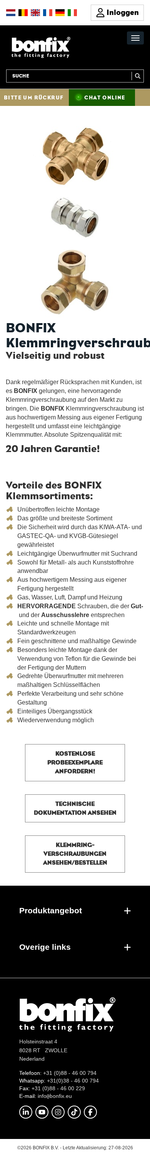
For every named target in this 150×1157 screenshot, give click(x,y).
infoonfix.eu (55, 1096)
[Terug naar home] (41, 47)
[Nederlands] (10, 12)
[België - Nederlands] (23, 12)
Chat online (104, 97)
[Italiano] (72, 12)
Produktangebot (50, 910)
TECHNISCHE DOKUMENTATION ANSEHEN (75, 808)
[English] (35, 12)
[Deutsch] (60, 12)
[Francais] (47, 12)
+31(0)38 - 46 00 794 (73, 1081)
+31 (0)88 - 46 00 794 (70, 1073)
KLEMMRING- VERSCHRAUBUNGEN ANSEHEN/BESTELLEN (75, 853)
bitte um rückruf (33, 97)
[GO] (138, 76)
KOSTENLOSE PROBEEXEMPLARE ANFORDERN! (75, 762)
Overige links (45, 946)
